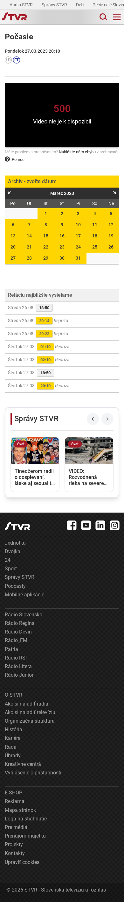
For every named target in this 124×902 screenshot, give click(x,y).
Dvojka (12, 551)
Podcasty (15, 586)
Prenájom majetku (25, 836)
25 (94, 246)
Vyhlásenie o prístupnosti (33, 773)
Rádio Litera (18, 666)
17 (78, 235)
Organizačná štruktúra (30, 721)
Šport (11, 569)
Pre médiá (16, 827)
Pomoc (18, 159)
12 (111, 224)
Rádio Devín (18, 632)
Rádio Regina (20, 623)
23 (62, 246)
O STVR (13, 695)
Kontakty (15, 853)
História (13, 729)
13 (13, 235)
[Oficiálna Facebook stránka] (71, 525)
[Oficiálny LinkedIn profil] (100, 525)
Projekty (14, 844)
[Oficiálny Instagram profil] (114, 525)
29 (45, 258)
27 (13, 258)
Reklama (14, 801)
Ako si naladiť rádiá (26, 704)
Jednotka (15, 543)
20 (13, 246)
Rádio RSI (16, 658)
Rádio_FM (16, 640)
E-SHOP (13, 793)
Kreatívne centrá (23, 764)
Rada (11, 747)
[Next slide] (107, 419)
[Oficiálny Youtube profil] (86, 525)
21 (29, 246)
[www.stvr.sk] (17, 526)
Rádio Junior (19, 675)
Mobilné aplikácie (24, 595)
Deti (80, 4)
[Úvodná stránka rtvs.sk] (14, 17)
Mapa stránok (20, 810)
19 (111, 235)
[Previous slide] (93, 419)
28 (29, 258)
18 (94, 235)
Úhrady (13, 756)
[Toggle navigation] (117, 17)
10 (78, 224)
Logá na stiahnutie (26, 819)
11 (94, 224)
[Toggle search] (103, 17)
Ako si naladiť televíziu (30, 712)
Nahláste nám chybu (77, 151)
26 (111, 246)
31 (78, 258)
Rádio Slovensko (23, 615)
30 (62, 258)
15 (45, 235)
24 (78, 246)
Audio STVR (22, 4)
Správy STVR (55, 4)
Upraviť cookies (22, 862)
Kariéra (13, 738)
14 (29, 235)
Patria (11, 649)
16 (62, 235)
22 (45, 246)
